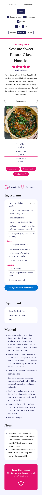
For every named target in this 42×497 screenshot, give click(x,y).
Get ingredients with (16, 288)
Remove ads (21, 101)
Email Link (28, 4)
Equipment (30, 17)
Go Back (13, 4)
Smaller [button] (13, 32)
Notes (22, 22)
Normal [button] (21, 32)
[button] (14, 66)
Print (21, 11)
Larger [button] (29, 32)
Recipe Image (15, 17)
